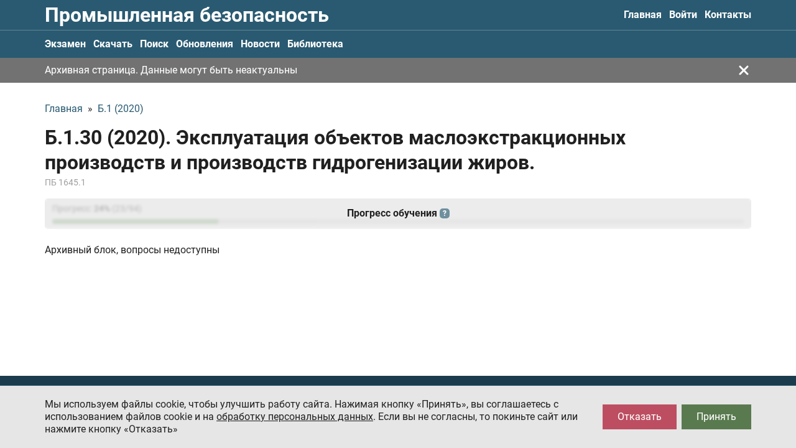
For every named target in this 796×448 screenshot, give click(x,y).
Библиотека (315, 44)
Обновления (204, 44)
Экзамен (65, 44)
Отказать (640, 416)
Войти (683, 15)
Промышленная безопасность (187, 15)
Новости (260, 44)
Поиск (154, 44)
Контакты (728, 15)
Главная (643, 15)
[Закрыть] (743, 70)
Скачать (112, 44)
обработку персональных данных (294, 416)
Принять (716, 416)
